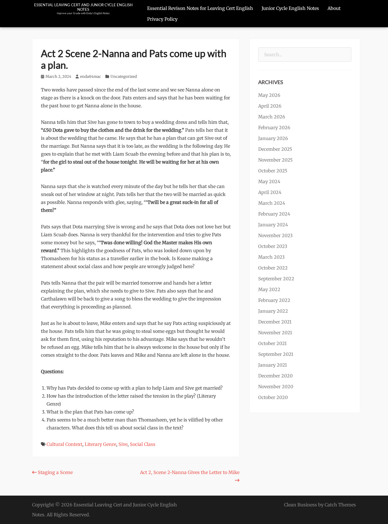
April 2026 (269, 106)
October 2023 (272, 246)
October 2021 (272, 343)
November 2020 (275, 386)
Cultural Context (64, 444)
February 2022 (274, 300)
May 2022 (269, 289)
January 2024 (273, 224)
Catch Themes (340, 505)
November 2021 (275, 332)
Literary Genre (100, 444)
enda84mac (90, 76)
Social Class (142, 444)
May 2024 (269, 181)
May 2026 (269, 95)
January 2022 (273, 311)
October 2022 (273, 268)
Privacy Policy (162, 19)
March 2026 (271, 117)
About (334, 8)
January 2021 (272, 365)
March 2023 (271, 257)
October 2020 (273, 397)
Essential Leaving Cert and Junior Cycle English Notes (83, 7)
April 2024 (269, 192)
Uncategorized (123, 76)
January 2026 (273, 138)
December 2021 (274, 322)
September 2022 (276, 278)
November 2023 (275, 235)
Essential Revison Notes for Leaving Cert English (200, 8)
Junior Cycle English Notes (290, 8)
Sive (123, 444)
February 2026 (274, 127)
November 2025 (275, 160)
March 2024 (271, 203)
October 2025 (272, 171)
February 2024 (274, 214)
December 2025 (275, 149)
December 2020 (275, 376)
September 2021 (275, 354)
